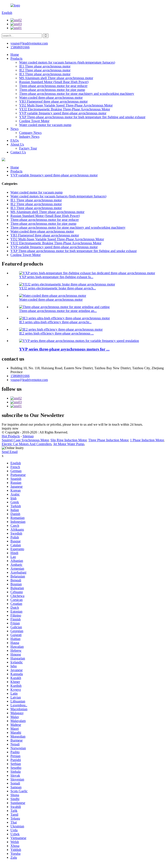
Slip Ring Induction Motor (68, 440)
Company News (30, 133)
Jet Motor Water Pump (68, 444)
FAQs (14, 140)
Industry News (29, 136)
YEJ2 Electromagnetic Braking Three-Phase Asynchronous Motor (64, 109)
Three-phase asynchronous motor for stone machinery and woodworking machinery (76, 93)
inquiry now (10, 428)
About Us (17, 144)
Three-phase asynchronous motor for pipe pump (52, 90)
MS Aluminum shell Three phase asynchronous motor (56, 78)
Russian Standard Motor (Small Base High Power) (54, 82)
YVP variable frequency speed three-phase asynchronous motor (62, 113)
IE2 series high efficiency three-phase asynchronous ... (56, 333)
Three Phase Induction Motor (108, 440)
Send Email (10, 452)
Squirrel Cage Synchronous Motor (25, 440)
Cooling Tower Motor (34, 121)
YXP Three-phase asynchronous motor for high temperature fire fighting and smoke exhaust (82, 117)
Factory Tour (28, 148)
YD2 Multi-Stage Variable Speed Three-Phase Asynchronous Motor (66, 105)
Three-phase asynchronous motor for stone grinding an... (58, 311)
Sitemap (28, 436)
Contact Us (18, 152)
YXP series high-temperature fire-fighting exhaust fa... (56, 277)
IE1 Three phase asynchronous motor (44, 66)
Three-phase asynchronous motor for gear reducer (53, 86)
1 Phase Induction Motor (147, 440)
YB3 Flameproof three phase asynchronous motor (53, 101)
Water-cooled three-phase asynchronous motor (51, 97)
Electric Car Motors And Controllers (27, 444)
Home (14, 54)
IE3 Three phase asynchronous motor (44, 74)
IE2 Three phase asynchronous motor (44, 70)
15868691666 (20, 376)
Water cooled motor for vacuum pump (45, 125)
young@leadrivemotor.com (29, 380)
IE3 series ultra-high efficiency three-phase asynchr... (55, 322)
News (14, 129)
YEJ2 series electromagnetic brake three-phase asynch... (57, 288)
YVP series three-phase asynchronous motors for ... (64, 349)
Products (16, 58)
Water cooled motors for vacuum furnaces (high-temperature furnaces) (67, 62)
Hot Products (11, 436)
